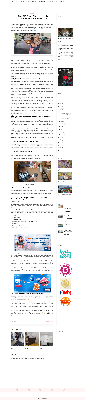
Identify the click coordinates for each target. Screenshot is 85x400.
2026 (60, 103)
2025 (60, 104)
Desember (63, 108)
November (63, 119)
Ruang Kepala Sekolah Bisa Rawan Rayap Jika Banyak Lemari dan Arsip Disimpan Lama (68, 208)
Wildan (24, 1)
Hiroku (29, 1)
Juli (61, 126)
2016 (60, 148)
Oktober (62, 121)
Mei (61, 129)
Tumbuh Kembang (41, 1)
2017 (60, 147)
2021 (60, 140)
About (16, 1)
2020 (60, 142)
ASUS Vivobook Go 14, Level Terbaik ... (31, 347)
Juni (61, 127)
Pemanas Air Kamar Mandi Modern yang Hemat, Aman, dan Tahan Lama (68, 232)
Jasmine (20, 1)
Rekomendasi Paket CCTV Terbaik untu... (17, 347)
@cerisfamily (60, 55)
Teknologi (32, 13)
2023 (60, 137)
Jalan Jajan (54, 1)
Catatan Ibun (61, 1)
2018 (60, 145)
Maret (62, 132)
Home (12, 1)
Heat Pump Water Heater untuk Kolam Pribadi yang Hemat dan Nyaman (68, 217)
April (61, 131)
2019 (60, 143)
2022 (60, 139)
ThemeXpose (45, 398)
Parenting (49, 1)
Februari (62, 134)
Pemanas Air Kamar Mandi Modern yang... (46, 347)
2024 (60, 106)
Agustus (62, 124)
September (63, 123)
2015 (60, 150)
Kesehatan (34, 1)
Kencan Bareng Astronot (67, 225)
